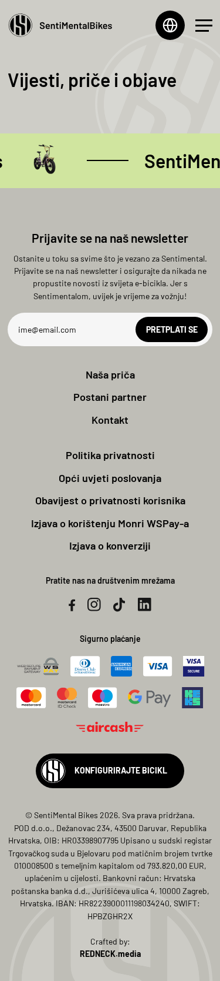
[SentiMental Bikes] (60, 25)
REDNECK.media (110, 954)
